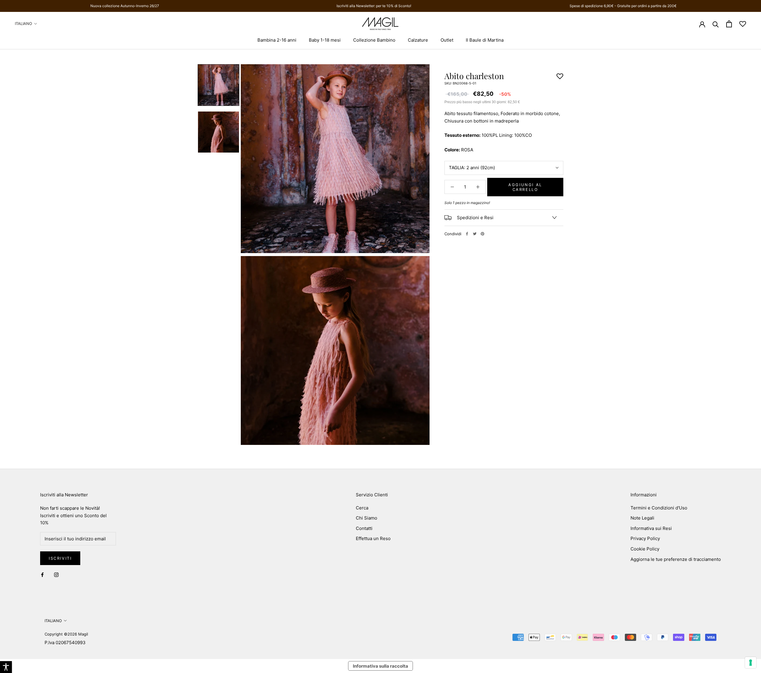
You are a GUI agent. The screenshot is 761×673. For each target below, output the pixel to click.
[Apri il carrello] (729, 24)
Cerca (362, 508)
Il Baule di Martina (485, 40)
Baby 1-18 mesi (325, 40)
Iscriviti (60, 558)
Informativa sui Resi (651, 528)
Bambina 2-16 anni (276, 40)
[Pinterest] (482, 234)
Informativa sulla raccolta (380, 666)
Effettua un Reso (373, 538)
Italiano (23, 23)
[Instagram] (56, 574)
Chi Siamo (366, 518)
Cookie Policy (645, 549)
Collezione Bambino (374, 40)
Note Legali (642, 518)
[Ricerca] (716, 24)
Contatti (364, 528)
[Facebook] (467, 234)
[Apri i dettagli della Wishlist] (742, 24)
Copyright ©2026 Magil (66, 634)
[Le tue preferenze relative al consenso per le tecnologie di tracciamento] (750, 662)
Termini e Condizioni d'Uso (659, 508)
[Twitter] (475, 234)
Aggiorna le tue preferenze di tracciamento (676, 559)
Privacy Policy (645, 538)
